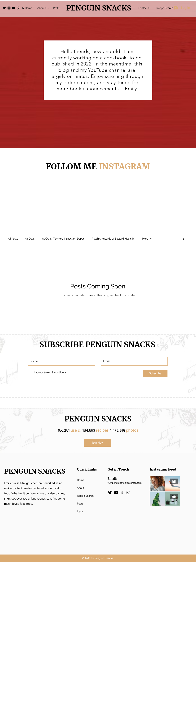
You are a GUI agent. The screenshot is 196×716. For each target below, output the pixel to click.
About (80, 488)
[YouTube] (14, 8)
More (145, 239)
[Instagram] (9, 8)
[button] (183, 239)
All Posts (13, 239)
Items (80, 511)
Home (80, 480)
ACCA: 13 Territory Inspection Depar (63, 239)
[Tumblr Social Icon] (122, 492)
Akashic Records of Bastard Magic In (113, 239)
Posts (80, 503)
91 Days (29, 239)
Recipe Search (85, 495)
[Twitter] (4, 8)
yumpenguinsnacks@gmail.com (124, 483)
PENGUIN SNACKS (98, 418)
